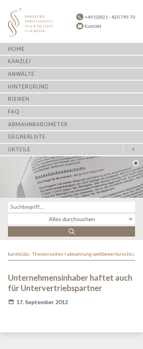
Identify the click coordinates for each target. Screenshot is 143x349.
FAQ (13, 111)
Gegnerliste (27, 136)
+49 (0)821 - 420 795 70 (110, 17)
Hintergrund (28, 86)
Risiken (18, 99)
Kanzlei (19, 61)
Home (16, 49)
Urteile (19, 149)
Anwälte (21, 74)
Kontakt (93, 26)
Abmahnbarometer (38, 124)
